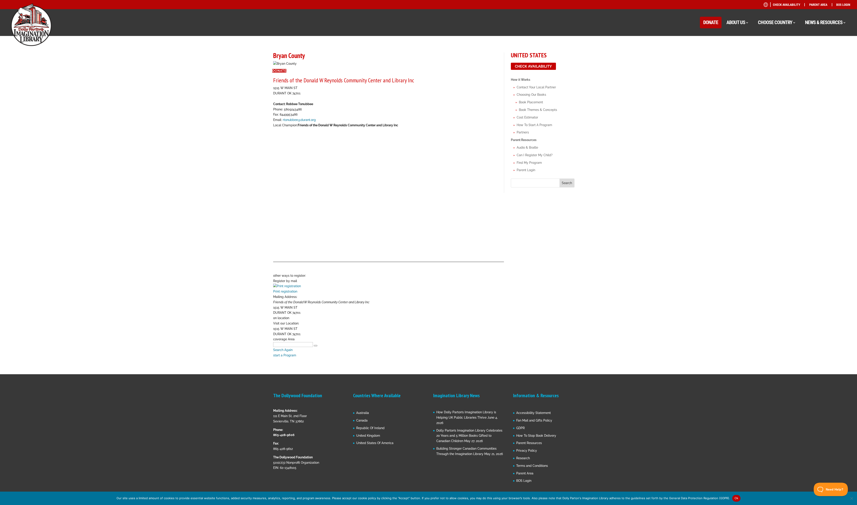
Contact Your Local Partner (536, 87)
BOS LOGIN (843, 4)
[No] (851, 498)
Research (523, 458)
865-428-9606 (284, 435)
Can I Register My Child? (535, 155)
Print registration (285, 291)
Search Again (283, 350)
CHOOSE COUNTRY (775, 22)
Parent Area (524, 473)
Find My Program (529, 162)
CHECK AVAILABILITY (786, 4)
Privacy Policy (526, 450)
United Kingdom (368, 435)
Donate (279, 71)
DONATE (710, 22)
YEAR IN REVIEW (808, 116)
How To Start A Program (534, 125)
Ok (736, 498)
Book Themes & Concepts (538, 110)
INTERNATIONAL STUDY (813, 133)
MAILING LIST (806, 73)
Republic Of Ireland (370, 428)
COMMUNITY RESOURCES (814, 65)
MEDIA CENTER (807, 82)
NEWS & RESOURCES (823, 22)
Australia (362, 413)
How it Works (520, 79)
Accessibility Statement (533, 413)
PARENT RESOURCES (811, 90)
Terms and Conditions (532, 466)
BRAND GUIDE (806, 48)
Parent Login (526, 170)
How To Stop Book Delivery (536, 435)
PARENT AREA (818, 4)
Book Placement (531, 102)
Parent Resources (524, 140)
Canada (362, 420)
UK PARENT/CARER (814, 98)
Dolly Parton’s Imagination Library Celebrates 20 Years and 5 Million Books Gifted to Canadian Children (469, 436)
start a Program (284, 355)
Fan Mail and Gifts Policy (534, 420)
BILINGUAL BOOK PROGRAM (816, 56)
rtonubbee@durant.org (299, 120)
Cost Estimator (527, 117)
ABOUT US (735, 22)
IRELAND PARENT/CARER (819, 106)
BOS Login (523, 480)
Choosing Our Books (531, 94)
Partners (523, 132)
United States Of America (374, 443)
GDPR (520, 428)
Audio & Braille (527, 147)
